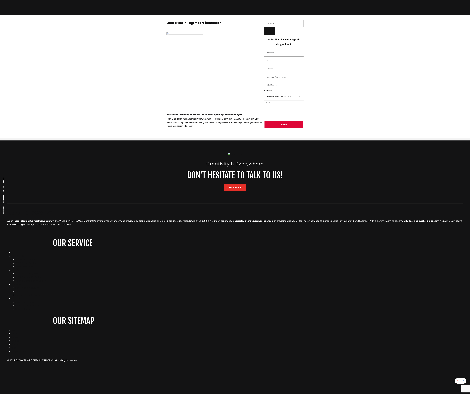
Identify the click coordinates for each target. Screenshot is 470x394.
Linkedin (4, 189)
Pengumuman (19, 351)
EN (463, 381)
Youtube (4, 180)
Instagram (4, 199)
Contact (15, 344)
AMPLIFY (15, 270)
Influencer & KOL (23, 291)
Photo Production (24, 266)
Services (15, 337)
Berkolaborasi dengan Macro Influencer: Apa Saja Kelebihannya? (204, 114)
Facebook (4, 210)
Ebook (14, 347)
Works (14, 330)
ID (458, 381)
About (14, 333)
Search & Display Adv (26, 273)
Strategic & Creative (26, 259)
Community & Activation (28, 295)
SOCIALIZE (16, 284)
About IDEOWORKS (30, 213)
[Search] (269, 31)
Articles (15, 340)
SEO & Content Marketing (28, 277)
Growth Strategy (24, 309)
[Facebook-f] (238, 371)
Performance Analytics (27, 305)
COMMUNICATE (18, 256)
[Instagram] (10, 371)
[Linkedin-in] (124, 371)
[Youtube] (352, 371)
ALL (12, 252)
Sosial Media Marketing (27, 287)
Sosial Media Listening (26, 302)
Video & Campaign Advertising (31, 280)
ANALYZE (15, 298)
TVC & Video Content (26, 263)
